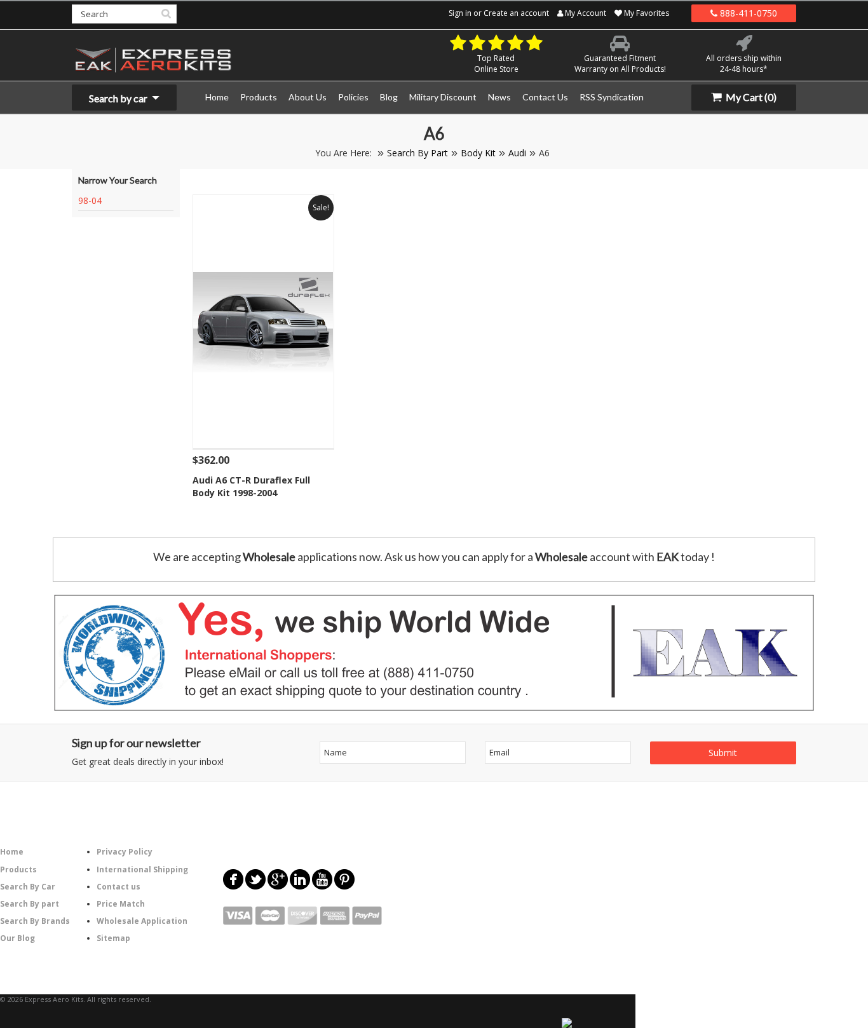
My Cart (750, 97)
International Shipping (142, 869)
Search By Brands (35, 921)
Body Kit (478, 153)
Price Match (121, 903)
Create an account (516, 13)
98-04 (90, 200)
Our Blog (17, 938)
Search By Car (27, 886)
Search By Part (417, 153)
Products (18, 869)
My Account (584, 13)
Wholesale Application (142, 921)
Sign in (460, 13)
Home (12, 851)
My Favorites (645, 13)
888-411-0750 (747, 13)
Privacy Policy (125, 851)
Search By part (29, 903)
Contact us (118, 886)
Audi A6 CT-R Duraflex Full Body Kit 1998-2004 (251, 486)
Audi (517, 153)
